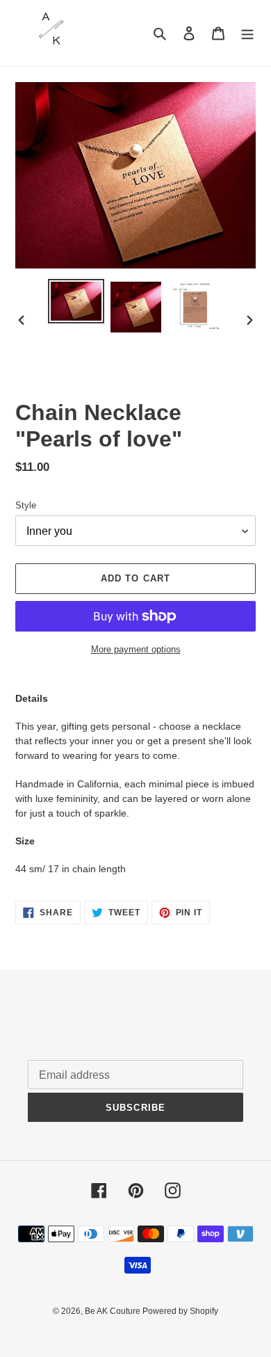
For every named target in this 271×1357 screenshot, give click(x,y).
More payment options (136, 649)
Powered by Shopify (180, 1311)
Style (25, 505)
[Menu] (247, 33)
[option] (76, 301)
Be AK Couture (113, 1311)
